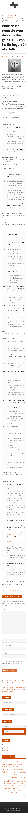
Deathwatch (21, 769)
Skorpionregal (21, 536)
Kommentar (7, 610)
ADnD (10, 764)
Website (6, 653)
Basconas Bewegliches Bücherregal (14, 534)
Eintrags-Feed (8, 747)
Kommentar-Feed (8, 749)
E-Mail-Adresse (8, 645)
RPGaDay (13, 785)
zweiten (14, 84)
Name (6, 638)
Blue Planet (12, 766)
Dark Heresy (16, 769)
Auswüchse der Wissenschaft (17, 764)
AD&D (17, 762)
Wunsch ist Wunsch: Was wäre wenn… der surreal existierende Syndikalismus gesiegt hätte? (14, 689)
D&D (4, 769)
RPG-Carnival (9, 785)
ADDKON (5, 764)
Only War (15, 783)
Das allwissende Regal (17, 532)
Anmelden (6, 745)
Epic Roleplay (18, 772)
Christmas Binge (21, 766)
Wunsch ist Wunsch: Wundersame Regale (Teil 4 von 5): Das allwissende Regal (14, 683)
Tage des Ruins (11, 791)
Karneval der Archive (18, 781)
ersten (9, 84)
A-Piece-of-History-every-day (9, 761)
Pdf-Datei (15, 582)
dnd (3, 772)
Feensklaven (9, 775)
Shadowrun (8, 788)
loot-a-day (24, 781)
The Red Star (17, 791)
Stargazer (18, 810)
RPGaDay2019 (18, 785)
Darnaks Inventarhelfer (13, 539)
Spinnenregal (12, 536)
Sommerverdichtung (5, 791)
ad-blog (21, 761)
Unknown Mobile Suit (11, 793)
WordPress (10, 810)
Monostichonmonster (7, 783)
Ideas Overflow (7, 778)
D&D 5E (10, 769)
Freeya (15, 775)
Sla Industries (18, 788)
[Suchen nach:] (14, 731)
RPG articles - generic (15, 590)
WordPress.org (8, 751)
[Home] (3, 15)
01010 (3, 761)
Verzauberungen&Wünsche (6, 795)
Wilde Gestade (15, 795)
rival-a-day (20, 783)
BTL (17, 766)
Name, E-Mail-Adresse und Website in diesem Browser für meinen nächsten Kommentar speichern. (14, 663)
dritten (22, 84)
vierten (6, 86)
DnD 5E (7, 772)
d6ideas (15, 808)
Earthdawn (13, 772)
